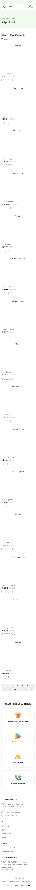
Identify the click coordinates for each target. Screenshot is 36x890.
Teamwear (5, 826)
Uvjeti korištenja (7, 852)
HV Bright (7, 244)
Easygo (8, 372)
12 (25, 689)
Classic (8, 74)
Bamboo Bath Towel (8, 287)
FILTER (5, 39)
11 (20, 689)
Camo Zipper (9, 159)
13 (31, 689)
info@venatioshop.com (12, 812)
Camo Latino (7, 116)
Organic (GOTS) (8, 415)
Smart (8, 543)
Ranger (8, 670)
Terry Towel (8, 628)
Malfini (3, 830)
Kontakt (4, 837)
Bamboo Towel (8, 329)
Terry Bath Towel (8, 585)
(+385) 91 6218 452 (10, 816)
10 (15, 689)
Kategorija (5, 18)
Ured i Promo (6, 834)
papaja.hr (30, 881)
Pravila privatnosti (8, 848)
